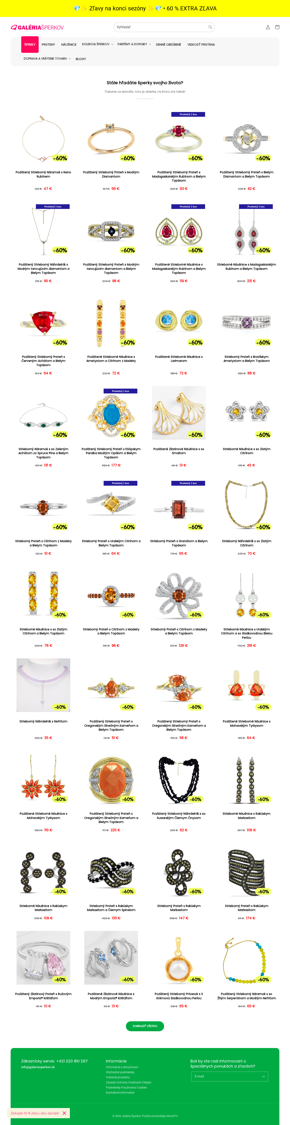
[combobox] (164, 27)
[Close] (64, 1113)
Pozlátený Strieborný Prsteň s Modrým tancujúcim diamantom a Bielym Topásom (111, 269)
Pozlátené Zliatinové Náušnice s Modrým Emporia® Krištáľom (111, 996)
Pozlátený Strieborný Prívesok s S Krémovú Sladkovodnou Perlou (179, 996)
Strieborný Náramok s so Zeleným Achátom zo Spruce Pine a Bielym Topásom (43, 453)
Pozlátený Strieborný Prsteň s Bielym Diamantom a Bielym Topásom (246, 174)
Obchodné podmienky (120, 1072)
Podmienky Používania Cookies (126, 1087)
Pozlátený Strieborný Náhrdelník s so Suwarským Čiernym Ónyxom (179, 816)
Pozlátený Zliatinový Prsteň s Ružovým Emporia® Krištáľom (43, 996)
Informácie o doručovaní (122, 1067)
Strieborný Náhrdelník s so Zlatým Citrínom (246, 543)
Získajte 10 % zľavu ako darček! (35, 1113)
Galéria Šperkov (131, 1116)
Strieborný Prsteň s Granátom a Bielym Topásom (179, 543)
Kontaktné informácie (120, 1092)
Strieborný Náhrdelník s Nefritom (43, 721)
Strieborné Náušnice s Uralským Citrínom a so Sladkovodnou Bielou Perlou (246, 633)
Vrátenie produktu (118, 1077)
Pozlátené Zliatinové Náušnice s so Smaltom (178, 451)
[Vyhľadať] (210, 27)
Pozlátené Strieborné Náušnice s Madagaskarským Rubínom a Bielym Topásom (179, 269)
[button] (97, 44)
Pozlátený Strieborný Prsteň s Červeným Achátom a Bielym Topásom (43, 361)
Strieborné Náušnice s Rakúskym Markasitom (246, 816)
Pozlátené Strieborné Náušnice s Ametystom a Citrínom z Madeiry (111, 359)
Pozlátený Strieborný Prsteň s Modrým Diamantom (111, 174)
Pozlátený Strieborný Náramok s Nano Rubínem (43, 174)
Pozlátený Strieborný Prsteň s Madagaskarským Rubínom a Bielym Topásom (179, 176)
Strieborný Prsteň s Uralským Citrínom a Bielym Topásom (111, 543)
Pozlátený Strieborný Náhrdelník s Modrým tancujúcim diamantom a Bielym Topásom (43, 269)
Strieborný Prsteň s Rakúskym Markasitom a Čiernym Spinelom (111, 908)
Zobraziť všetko (145, 1026)
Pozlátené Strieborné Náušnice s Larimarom (179, 359)
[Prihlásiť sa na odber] (263, 1076)
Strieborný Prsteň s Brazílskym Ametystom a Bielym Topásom (247, 359)
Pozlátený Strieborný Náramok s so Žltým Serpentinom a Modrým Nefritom (246, 996)
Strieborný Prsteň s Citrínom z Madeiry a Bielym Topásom (43, 543)
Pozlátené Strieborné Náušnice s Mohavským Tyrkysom (246, 723)
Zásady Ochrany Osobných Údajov (128, 1082)
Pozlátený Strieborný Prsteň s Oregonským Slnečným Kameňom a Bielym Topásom (111, 725)
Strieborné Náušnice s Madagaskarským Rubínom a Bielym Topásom (246, 267)
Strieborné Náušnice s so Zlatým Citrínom (246, 451)
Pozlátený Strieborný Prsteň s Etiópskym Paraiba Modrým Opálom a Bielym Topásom (111, 453)
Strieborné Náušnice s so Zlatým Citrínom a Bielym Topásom (43, 631)
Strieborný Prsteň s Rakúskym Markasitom (179, 908)
